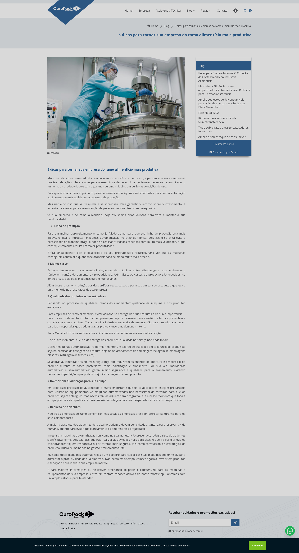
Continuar (257, 545)
